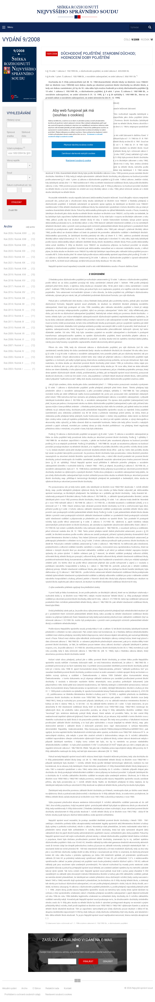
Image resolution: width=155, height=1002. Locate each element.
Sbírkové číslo (26, 134)
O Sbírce (37, 988)
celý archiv (30, 227)
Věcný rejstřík (13, 160)
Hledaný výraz (13, 120)
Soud (9, 173)
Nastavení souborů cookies (58, 994)
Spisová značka (11, 134)
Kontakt (67, 988)
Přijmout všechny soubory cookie (78, 145)
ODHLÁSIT (108, 961)
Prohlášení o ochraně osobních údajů (22, 994)
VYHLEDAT (16, 202)
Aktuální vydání (9, 988)
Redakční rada (52, 988)
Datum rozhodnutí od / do (19, 185)
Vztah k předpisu (16, 148)
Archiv (24, 988)
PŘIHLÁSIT (88, 961)
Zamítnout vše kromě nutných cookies (78, 153)
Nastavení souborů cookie (78, 160)
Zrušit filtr (13, 210)
